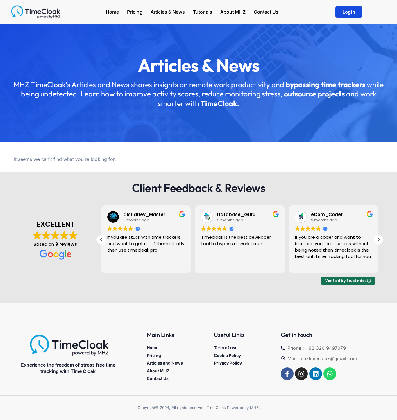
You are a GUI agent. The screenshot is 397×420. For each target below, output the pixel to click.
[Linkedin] (315, 373)
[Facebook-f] (287, 373)
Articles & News (168, 12)
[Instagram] (301, 373)
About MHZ (233, 12)
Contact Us (266, 12)
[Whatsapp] (329, 373)
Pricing (134, 12)
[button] (378, 239)
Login (348, 12)
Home (112, 12)
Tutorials (202, 12)
